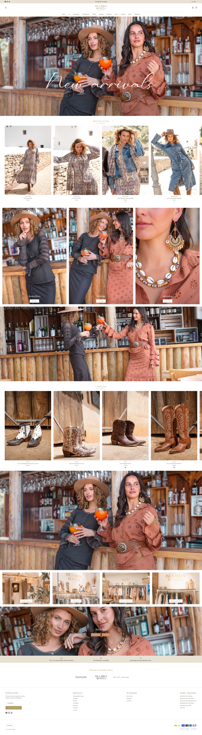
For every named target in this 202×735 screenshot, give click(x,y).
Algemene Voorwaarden (184, 728)
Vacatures (129, 700)
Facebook (106, 634)
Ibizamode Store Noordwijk (187, 703)
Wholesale (137, 14)
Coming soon (101, 386)
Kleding (94, 14)
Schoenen (109, 14)
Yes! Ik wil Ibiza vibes (14, 707)
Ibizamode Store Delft (185, 705)
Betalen (75, 700)
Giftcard (123, 14)
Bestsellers (76, 14)
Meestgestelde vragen (78, 696)
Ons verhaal (129, 696)
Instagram (96, 634)
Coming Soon (85, 14)
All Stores (182, 707)
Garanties (75, 707)
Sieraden (101, 14)
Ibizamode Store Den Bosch (187, 698)
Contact (75, 710)
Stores (130, 14)
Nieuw (63, 14)
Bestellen (75, 698)
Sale (70, 14)
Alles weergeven (101, 123)
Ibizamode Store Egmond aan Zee (188, 700)
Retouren (75, 705)
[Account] (192, 8)
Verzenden (75, 703)
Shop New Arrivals (101, 121)
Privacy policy (193, 728)
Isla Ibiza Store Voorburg (186, 696)
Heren (116, 14)
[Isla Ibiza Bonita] (101, 7)
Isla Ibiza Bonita (12, 729)
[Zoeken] (6, 8)
